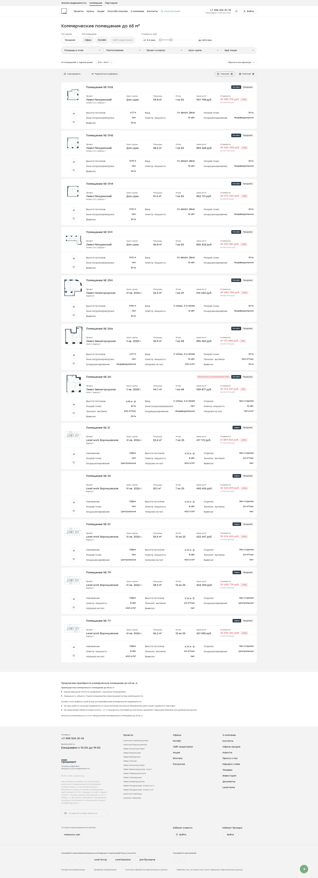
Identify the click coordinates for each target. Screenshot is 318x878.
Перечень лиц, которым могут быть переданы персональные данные (210, 870)
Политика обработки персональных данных (146, 870)
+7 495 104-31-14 (220, 10)
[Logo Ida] (69, 761)
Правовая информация (105, 870)
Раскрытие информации (73, 870)
